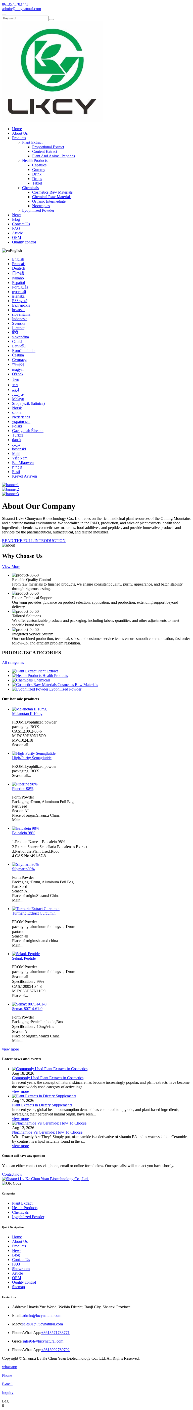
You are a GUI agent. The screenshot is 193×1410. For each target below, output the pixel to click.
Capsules (39, 165)
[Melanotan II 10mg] (29, 709)
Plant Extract (32, 142)
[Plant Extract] (24, 671)
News (16, 215)
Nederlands (21, 417)
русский (19, 292)
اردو (15, 389)
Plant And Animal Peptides (53, 156)
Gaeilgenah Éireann (27, 430)
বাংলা (15, 385)
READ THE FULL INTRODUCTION (34, 540)
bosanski (19, 449)
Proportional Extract (48, 147)
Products (19, 138)
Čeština (18, 355)
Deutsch (18, 268)
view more (10, 1049)
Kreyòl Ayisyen (24, 476)
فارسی (18, 394)
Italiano (18, 278)
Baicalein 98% (23, 833)
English (18, 259)
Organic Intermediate (49, 201)
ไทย (15, 379)
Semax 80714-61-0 (27, 1008)
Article (17, 233)
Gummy (38, 169)
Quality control (24, 242)
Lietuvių (18, 328)
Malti (16, 453)
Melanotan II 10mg (27, 713)
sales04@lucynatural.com (43, 1341)
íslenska (18, 296)
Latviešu (19, 346)
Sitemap (18, 1287)
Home (17, 129)
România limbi (23, 350)
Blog (16, 219)
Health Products (34, 160)
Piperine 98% (22, 788)
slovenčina (20, 337)
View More (11, 566)
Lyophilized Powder (38, 210)
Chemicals (30, 188)
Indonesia (19, 319)
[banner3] (10, 494)
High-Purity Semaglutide (32, 758)
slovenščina (21, 314)
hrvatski (18, 310)
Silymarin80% (23, 869)
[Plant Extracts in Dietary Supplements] (44, 1096)
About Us (20, 133)
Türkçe (17, 435)
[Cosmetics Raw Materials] (35, 684)
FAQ (16, 228)
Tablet (37, 183)
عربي (16, 444)
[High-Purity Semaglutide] (34, 753)
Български (21, 305)
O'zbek (17, 374)
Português (20, 287)
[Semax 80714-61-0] (29, 1004)
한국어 (18, 364)
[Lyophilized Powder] (30, 689)
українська (21, 421)
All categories (13, 662)
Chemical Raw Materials (51, 197)
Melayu (18, 399)
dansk (16, 440)
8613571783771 (15, 4)
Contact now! (13, 1174)
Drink (36, 174)
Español (18, 282)
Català (17, 341)
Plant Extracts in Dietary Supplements (42, 1105)
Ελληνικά (19, 301)
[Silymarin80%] (25, 864)
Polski (17, 426)
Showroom (21, 1269)
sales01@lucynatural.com (42, 1324)
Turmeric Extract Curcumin (34, 913)
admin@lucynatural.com (21, 9)
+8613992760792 (55, 1350)
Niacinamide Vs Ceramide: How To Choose (47, 1132)
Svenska (18, 323)
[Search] (4, 14)
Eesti (16, 471)
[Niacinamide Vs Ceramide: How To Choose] (49, 1123)
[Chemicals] (23, 680)
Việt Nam (19, 458)
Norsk (17, 408)
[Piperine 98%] (24, 784)
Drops (37, 178)
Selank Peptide (24, 958)
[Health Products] (27, 675)
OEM (16, 237)
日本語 (18, 273)
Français (18, 264)
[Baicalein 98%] (25, 828)
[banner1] (10, 485)
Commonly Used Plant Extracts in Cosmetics (47, 1078)
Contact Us (21, 224)
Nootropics (41, 206)
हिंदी (15, 332)
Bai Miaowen (23, 462)
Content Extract (44, 151)
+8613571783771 (55, 1332)
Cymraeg (19, 359)
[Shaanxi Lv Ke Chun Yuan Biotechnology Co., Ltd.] (52, 120)
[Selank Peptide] (26, 954)
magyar (18, 369)
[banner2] (10, 489)
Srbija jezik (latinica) (28, 403)
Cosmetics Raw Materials (52, 192)
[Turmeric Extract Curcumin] (36, 909)
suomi (17, 412)
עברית (17, 467)
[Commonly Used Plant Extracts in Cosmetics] (49, 1069)
